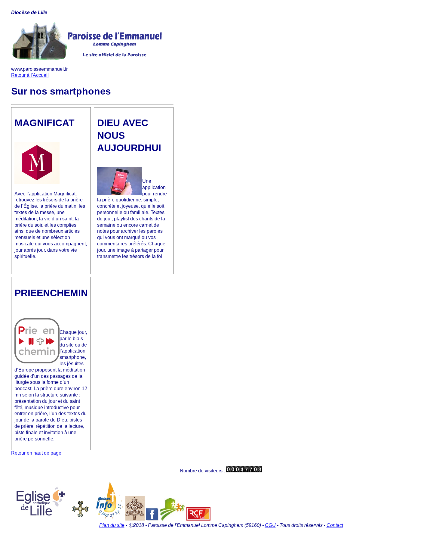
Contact (335, 525)
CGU (270, 525)
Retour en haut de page (36, 453)
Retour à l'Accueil (30, 75)
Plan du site (111, 525)
